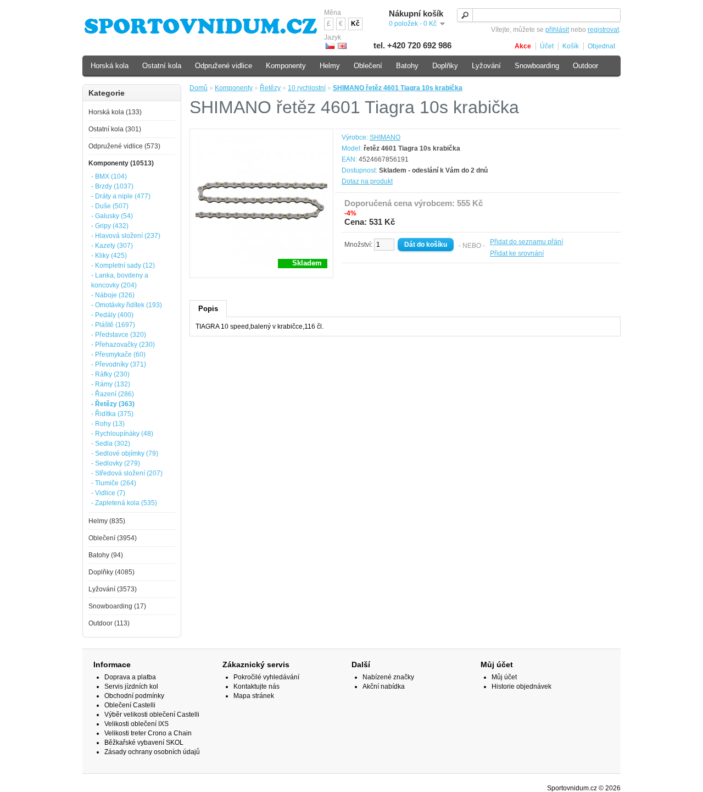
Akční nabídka (383, 686)
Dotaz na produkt (367, 181)
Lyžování (486, 66)
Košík (570, 46)
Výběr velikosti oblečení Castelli (151, 714)
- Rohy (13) (108, 424)
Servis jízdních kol (131, 686)
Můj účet (504, 677)
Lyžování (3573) (112, 589)
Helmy (330, 66)
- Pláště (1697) (113, 325)
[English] (342, 46)
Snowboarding (537, 66)
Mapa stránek (253, 696)
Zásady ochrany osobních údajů (152, 752)
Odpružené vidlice (223, 66)
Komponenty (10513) (121, 163)
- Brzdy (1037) (112, 186)
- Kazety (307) (112, 246)
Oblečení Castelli (129, 705)
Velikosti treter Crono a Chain (148, 733)
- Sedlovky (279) (115, 463)
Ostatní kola (161, 66)
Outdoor (585, 66)
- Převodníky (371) (118, 364)
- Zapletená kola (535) (124, 503)
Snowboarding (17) (117, 606)
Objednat (601, 46)
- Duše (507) (110, 206)
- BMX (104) (109, 176)
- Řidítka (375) (112, 414)
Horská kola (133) (115, 112)
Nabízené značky (388, 677)
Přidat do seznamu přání (526, 242)
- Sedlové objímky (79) (124, 453)
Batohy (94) (105, 555)
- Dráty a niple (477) (120, 196)
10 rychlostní (307, 88)
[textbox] (539, 15)
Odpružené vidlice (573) (124, 146)
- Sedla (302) (110, 443)
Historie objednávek (521, 686)
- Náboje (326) (113, 295)
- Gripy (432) (110, 226)
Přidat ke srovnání (517, 253)
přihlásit (557, 30)
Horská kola (110, 66)
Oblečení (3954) (112, 538)
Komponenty (234, 88)
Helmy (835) (106, 521)
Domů (198, 88)
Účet (547, 46)
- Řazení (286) (112, 394)
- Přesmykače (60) (118, 354)
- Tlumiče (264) (113, 483)
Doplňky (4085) (111, 572)
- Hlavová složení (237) (125, 236)
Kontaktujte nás (256, 686)
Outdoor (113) (109, 623)
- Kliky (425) (109, 255)
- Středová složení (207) (127, 473)
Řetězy (270, 88)
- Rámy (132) (110, 384)
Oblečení (368, 66)
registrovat (603, 30)
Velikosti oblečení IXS (136, 724)
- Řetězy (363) (113, 404)
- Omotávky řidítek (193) (126, 305)
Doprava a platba (130, 677)
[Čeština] (330, 46)
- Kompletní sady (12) (123, 265)
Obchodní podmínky (134, 696)
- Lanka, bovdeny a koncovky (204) (119, 280)
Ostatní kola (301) (114, 129)
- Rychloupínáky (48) (122, 433)
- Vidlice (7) (108, 493)
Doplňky (445, 66)
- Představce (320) (118, 335)
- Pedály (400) (112, 315)
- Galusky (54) (112, 216)
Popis (208, 308)
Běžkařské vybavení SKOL (143, 742)
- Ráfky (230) (110, 374)
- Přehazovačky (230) (123, 344)
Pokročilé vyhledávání (266, 677)
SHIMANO (385, 137)
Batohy (407, 66)
